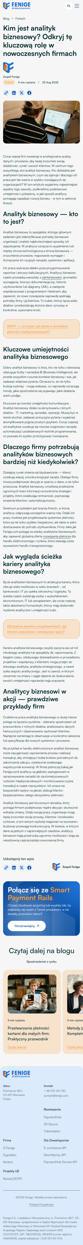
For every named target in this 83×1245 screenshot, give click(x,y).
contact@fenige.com (56, 1095)
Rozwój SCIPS (12, 1179)
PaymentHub (52, 1117)
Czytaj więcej (17, 1047)
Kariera (8, 1162)
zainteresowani (52, 277)
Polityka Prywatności (41, 1204)
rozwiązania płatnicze (57, 536)
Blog (6, 18)
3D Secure (51, 1124)
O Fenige (9, 1148)
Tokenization (52, 1131)
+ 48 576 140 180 (55, 1090)
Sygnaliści (9, 1155)
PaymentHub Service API (60, 1162)
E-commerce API (55, 1148)
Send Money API (55, 1155)
